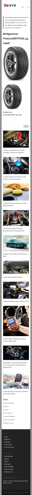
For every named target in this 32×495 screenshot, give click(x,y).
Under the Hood (9, 420)
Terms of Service (9, 447)
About (6, 437)
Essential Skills (8, 403)
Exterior (6, 406)
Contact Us (7, 439)
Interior (6, 410)
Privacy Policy (8, 444)
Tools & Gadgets (9, 416)
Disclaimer (7, 442)
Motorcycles (7, 413)
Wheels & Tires (8, 423)
